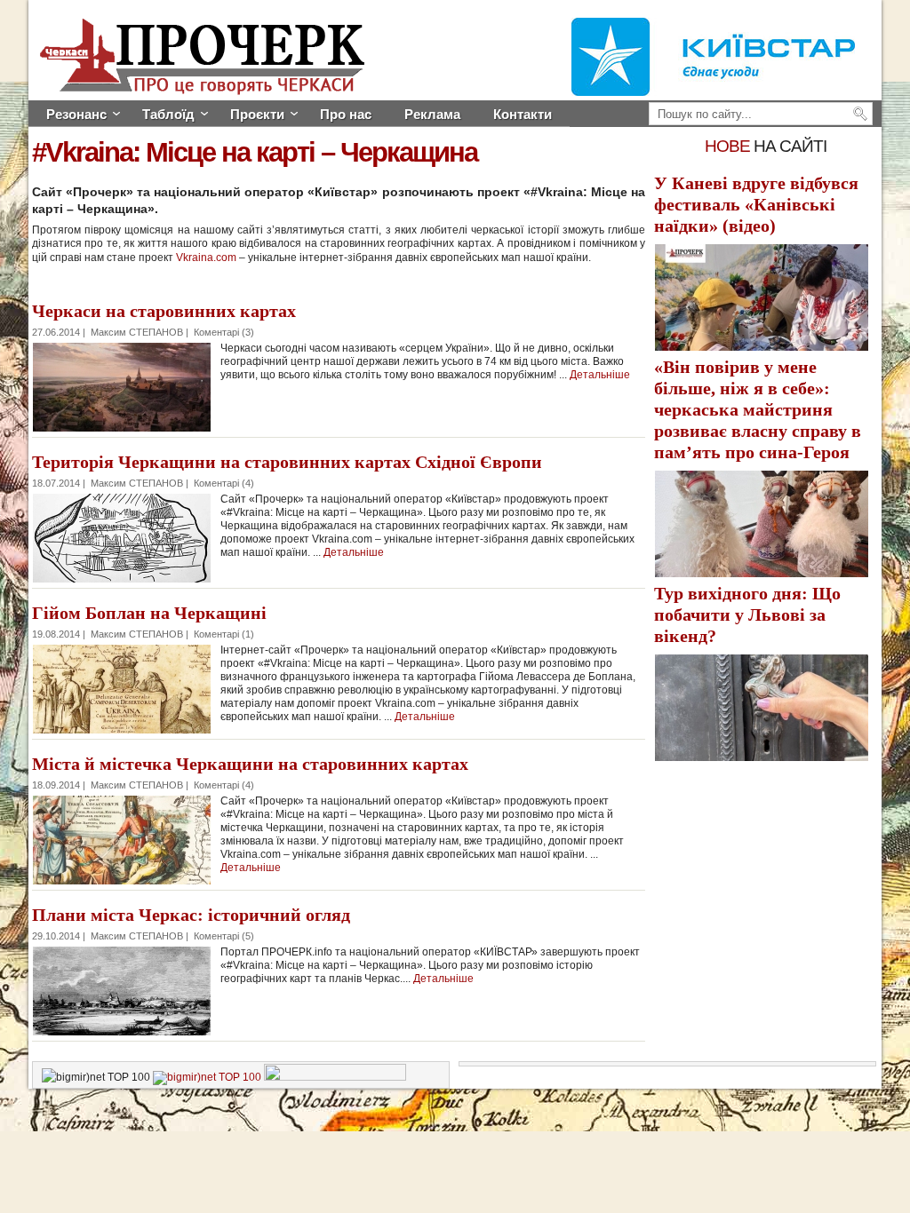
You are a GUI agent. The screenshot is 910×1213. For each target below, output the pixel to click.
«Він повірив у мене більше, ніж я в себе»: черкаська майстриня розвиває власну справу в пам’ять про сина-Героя (757, 409)
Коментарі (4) (224, 483)
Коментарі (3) (224, 332)
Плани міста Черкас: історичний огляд (191, 914)
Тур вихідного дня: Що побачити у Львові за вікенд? (747, 614)
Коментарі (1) (224, 634)
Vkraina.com (206, 257)
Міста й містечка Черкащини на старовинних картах (250, 763)
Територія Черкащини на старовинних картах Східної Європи (287, 462)
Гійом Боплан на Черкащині (149, 612)
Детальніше (600, 375)
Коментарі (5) (224, 936)
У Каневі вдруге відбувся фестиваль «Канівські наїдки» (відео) (756, 204)
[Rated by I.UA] (335, 1077)
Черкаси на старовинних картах (164, 311)
